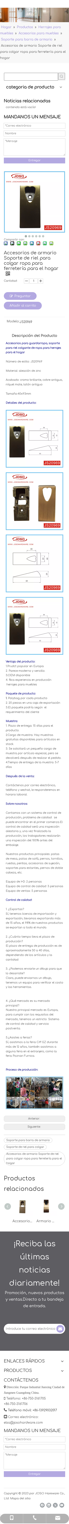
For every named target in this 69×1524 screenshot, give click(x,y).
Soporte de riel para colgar (25, 1147)
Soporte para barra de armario (28, 1140)
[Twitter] (55, 1505)
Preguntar (22, 296)
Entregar (34, 160)
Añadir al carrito (23, 305)
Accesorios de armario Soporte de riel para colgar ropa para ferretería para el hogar (34, 1158)
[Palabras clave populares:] (61, 76)
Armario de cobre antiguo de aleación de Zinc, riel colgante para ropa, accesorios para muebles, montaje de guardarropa (46, 1221)
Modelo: (13, 321)
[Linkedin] (48, 1505)
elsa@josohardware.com (23, 1422)
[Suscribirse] (60, 1329)
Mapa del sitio (20, 1498)
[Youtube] (61, 1505)
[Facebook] (42, 1505)
